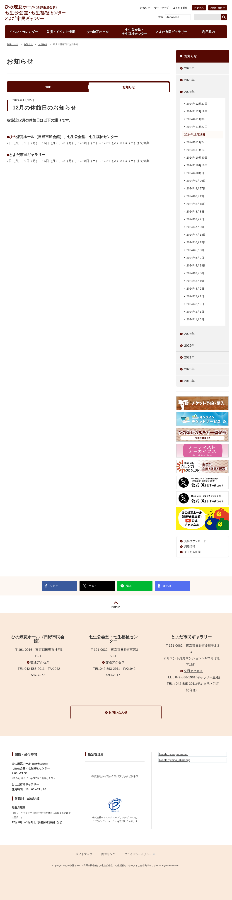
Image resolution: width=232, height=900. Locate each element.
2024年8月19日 (196, 196)
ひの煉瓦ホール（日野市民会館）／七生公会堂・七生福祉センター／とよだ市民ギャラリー (51, 12)
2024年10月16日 (196, 165)
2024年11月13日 (196, 150)
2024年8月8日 (195, 211)
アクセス (199, 8)
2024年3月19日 (196, 281)
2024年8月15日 (196, 204)
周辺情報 (189, 546)
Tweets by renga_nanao (173, 754)
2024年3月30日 (196, 273)
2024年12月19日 (196, 111)
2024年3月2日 (195, 288)
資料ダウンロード (195, 541)
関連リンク (108, 854)
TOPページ (12, 44)
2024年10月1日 (196, 173)
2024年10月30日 (196, 157)
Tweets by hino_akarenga (174, 760)
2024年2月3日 (195, 304)
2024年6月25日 (196, 242)
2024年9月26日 (196, 180)
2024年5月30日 (196, 250)
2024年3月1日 (195, 296)
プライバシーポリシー (138, 854)
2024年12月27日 (196, 103)
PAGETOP (116, 604)
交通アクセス (39, 662)
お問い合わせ (217, 8)
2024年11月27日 (196, 126)
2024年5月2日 (195, 257)
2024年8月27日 (196, 188)
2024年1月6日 (195, 319)
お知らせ (145, 8)
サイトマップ (161, 8)
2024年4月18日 (196, 265)
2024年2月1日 (195, 311)
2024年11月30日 (196, 119)
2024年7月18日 (196, 234)
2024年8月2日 (195, 219)
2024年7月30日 (196, 227)
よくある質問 (180, 8)
